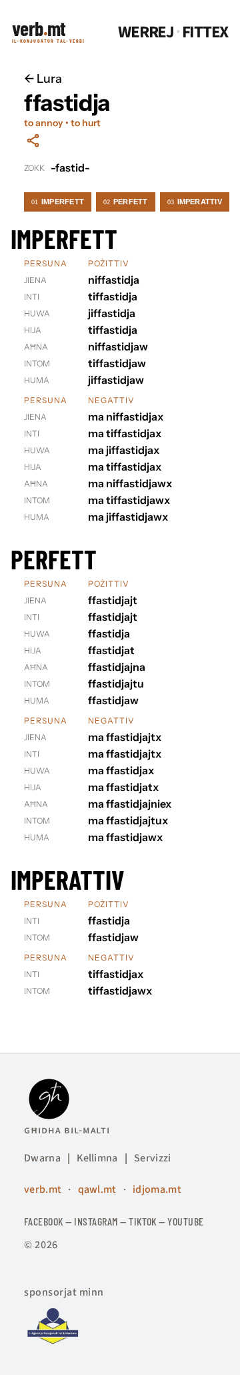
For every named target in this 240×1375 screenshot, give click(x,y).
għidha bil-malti (67, 1130)
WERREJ (146, 32)
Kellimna (97, 1158)
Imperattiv (194, 202)
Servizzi (152, 1158)
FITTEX (205, 32)
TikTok (143, 1221)
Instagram (95, 1221)
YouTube (185, 1221)
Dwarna (42, 1158)
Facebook (43, 1221)
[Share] (33, 140)
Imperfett (57, 202)
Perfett (125, 202)
